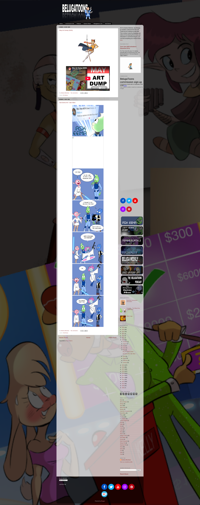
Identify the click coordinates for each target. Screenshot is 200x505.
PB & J (121, 433)
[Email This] (81, 93)
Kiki (121, 426)
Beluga (122, 403)
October (125, 341)
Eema (121, 415)
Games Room (87, 23)
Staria (121, 448)
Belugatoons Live (98, 23)
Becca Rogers (123, 401)
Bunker (122, 409)
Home (61, 23)
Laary (121, 428)
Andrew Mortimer (126, 459)
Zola (121, 454)
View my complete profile (126, 462)
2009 (123, 385)
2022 (123, 335)
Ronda (121, 439)
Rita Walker (123, 437)
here (121, 40)
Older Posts (113, 337)
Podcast (79, 23)
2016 (123, 371)
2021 (123, 337)
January (125, 362)
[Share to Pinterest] (87, 93)
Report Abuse (124, 474)
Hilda (121, 424)
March (124, 358)
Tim (121, 450)
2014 (123, 375)
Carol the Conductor (125, 411)
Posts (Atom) (69, 340)
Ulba (121, 452)
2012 (123, 379)
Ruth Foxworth (123, 441)
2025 (123, 329)
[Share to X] (84, 93)
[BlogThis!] (82, 93)
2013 (123, 377)
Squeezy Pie (123, 445)
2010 (123, 383)
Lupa (121, 429)
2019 (123, 365)
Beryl (121, 405)
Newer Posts (63, 337)
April (124, 356)
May (124, 349)
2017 (123, 369)
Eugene (122, 416)
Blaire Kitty (122, 407)
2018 (123, 367)
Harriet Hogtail (123, 420)
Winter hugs (129, 316)
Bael (121, 400)
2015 (123, 373)
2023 (123, 333)
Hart (121, 422)
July (124, 345)
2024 (123, 331)
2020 (123, 339)
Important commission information (131, 301)
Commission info (69, 23)
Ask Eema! (108, 23)
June (124, 347)
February (125, 360)
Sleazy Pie (122, 443)
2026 (123, 327)
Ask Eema (65, 332)
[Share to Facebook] (85, 93)
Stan (121, 446)
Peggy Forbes (123, 435)
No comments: (74, 93)
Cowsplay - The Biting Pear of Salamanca (133, 309)
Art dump (65, 95)
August (125, 343)
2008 (123, 387)
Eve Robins (123, 418)
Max (121, 431)
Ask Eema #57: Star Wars (67, 102)
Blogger (103, 501)
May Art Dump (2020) (66, 30)
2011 (123, 381)
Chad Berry (123, 413)
